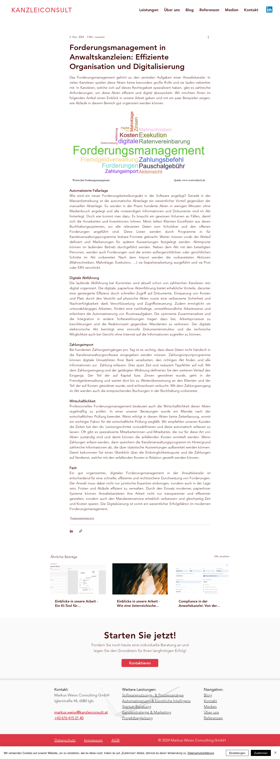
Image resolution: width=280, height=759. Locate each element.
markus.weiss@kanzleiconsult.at (81, 712)
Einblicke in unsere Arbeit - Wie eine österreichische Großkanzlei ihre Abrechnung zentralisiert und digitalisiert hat (140, 603)
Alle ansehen (222, 556)
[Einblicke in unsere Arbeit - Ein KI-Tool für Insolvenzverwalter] (78, 578)
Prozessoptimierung (82, 518)
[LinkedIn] (269, 9)
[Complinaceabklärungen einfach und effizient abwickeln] (202, 578)
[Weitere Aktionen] (208, 37)
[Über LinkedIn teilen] (71, 531)
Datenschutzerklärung (201, 753)
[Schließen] (275, 753)
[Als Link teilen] (80, 531)
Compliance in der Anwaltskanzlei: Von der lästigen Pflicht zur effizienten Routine (198, 603)
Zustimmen (261, 753)
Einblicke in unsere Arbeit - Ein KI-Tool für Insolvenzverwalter (76, 603)
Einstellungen (237, 753)
